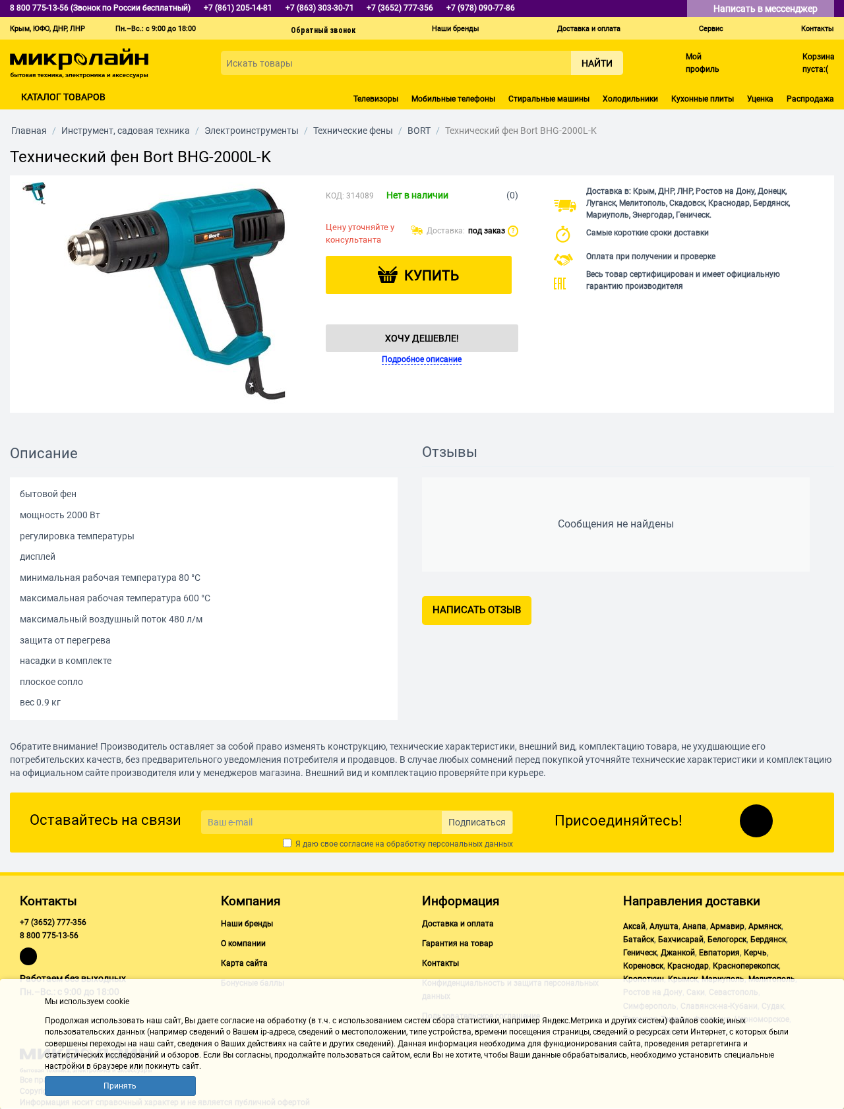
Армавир (727, 926)
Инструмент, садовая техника (125, 130)
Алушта (663, 926)
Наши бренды (455, 28)
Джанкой (678, 952)
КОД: (335, 195)
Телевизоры (375, 99)
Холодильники (630, 99)
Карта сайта (244, 963)
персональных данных (470, 844)
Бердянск (768, 939)
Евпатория (719, 952)
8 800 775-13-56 (49, 935)
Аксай (634, 926)
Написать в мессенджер (766, 8)
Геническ (640, 952)
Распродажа (810, 99)
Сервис (711, 28)
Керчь (755, 952)
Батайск (638, 939)
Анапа (694, 926)
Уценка (760, 99)
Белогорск (727, 939)
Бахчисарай (681, 939)
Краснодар (688, 966)
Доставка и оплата (588, 28)
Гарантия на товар (457, 943)
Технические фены (353, 130)
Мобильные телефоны (453, 99)
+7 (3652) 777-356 (53, 922)
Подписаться (477, 822)
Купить (431, 276)
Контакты (817, 28)
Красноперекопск (746, 966)
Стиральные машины (548, 99)
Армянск (764, 926)
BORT (419, 130)
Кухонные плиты (702, 99)
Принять (120, 1086)
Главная (29, 130)
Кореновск (643, 966)
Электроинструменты (251, 130)
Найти (597, 63)
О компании (243, 943)
